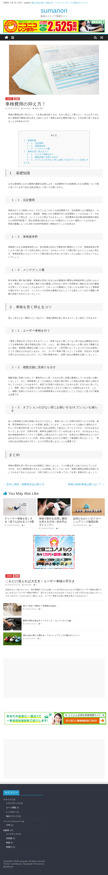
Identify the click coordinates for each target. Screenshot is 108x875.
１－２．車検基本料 (35, 146)
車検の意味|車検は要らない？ (86, 484)
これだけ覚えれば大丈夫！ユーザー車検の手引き (40, 581)
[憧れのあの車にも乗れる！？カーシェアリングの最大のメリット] (12, 634)
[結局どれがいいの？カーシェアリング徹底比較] (88, 500)
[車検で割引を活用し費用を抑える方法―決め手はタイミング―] (54, 500)
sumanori (54, 10)
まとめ (26, 162)
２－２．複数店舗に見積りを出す (42, 157)
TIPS (8, 825)
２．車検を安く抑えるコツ (36, 151)
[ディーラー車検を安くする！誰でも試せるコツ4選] (19, 500)
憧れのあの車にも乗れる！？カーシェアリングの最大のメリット (59, 3)
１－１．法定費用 (34, 143)
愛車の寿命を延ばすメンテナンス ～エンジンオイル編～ (48, 620)
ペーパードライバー (12, 821)
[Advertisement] (54, 678)
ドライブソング (13, 803)
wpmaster (27, 108)
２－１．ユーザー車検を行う (40, 154)
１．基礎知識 (29, 140)
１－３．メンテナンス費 (38, 148)
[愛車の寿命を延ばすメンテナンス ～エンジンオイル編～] (12, 619)
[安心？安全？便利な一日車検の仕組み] (12, 604)
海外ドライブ (12, 816)
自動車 (9, 99)
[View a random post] (102, 37)
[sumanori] (6, 38)
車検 (17, 99)
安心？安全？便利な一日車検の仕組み (39, 606)
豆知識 (9, 838)
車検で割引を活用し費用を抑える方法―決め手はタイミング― (53, 521)
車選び (9, 847)
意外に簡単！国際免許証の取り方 (23, 484)
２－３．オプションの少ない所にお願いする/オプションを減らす (57, 160)
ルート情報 (11, 807)
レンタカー (11, 812)
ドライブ (7, 799)
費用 (36, 108)
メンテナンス (12, 834)
